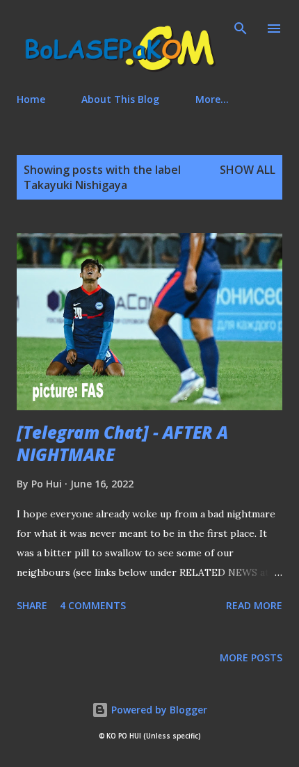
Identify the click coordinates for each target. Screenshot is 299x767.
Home (31, 99)
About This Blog (120, 99)
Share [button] (32, 605)
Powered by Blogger (157, 709)
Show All (247, 169)
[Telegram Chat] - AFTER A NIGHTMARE (122, 443)
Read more (254, 605)
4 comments (93, 605)
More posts (251, 657)
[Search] (240, 25)
